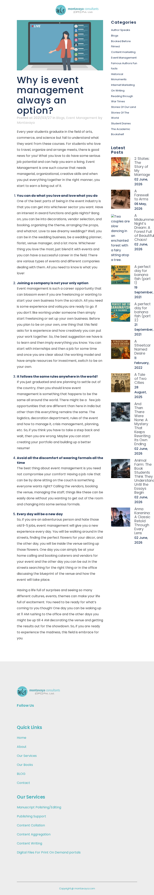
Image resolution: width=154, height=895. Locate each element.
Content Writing (29, 843)
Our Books (25, 764)
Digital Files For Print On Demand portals (49, 852)
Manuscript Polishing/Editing (39, 807)
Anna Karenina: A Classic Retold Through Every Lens (142, 520)
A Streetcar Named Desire (142, 347)
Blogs (60, 118)
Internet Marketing (123, 85)
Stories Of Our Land (123, 107)
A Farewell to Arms (141, 195)
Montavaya (26, 122)
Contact (23, 782)
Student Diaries (121, 123)
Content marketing (123, 52)
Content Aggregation (34, 834)
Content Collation (31, 825)
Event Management (81, 118)
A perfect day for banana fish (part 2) (142, 311)
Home (21, 737)
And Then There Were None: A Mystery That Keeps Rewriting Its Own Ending (142, 423)
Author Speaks (120, 30)
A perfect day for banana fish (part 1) (142, 274)
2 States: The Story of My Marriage (142, 166)
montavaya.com (84, 888)
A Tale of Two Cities (140, 378)
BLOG (21, 773)
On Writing (118, 90)
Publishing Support (31, 816)
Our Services (27, 755)
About (21, 746)
